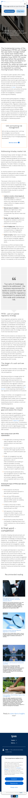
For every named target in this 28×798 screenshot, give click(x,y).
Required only (14, 783)
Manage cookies (14, 787)
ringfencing (16, 420)
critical (13, 87)
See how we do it (13, 142)
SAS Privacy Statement (10, 792)
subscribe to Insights (17, 714)
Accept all (14, 779)
